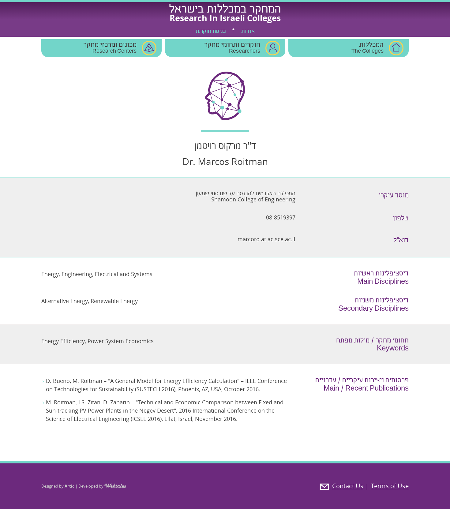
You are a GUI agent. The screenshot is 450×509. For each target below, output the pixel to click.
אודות (248, 32)
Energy (50, 274)
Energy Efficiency (63, 341)
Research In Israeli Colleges (225, 18)
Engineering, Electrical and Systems (107, 274)
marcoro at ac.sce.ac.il (266, 239)
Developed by (91, 486)
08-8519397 (280, 217)
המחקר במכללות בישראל (225, 10)
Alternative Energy (64, 301)
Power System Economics (121, 341)
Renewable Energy (114, 301)
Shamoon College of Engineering (253, 199)
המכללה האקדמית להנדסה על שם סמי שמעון (245, 193)
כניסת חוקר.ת (211, 32)
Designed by (57, 486)
